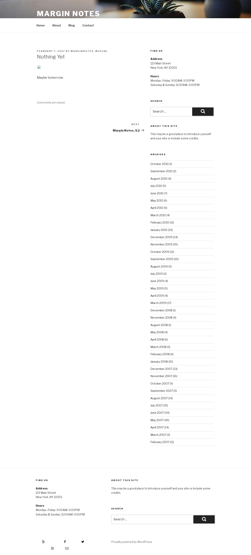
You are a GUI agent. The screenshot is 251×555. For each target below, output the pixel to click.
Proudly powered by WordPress (131, 541)
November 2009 (161, 244)
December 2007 (161, 368)
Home (40, 25)
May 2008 (157, 332)
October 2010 (159, 164)
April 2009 (157, 295)
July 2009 (156, 273)
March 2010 (158, 215)
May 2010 (156, 200)
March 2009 (158, 303)
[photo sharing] (39, 67)
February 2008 (160, 354)
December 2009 (161, 237)
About (56, 25)
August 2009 (159, 266)
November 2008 (161, 317)
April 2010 (156, 207)
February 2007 (159, 442)
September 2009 (161, 259)
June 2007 (157, 412)
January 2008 (159, 361)
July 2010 (156, 185)
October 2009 (159, 251)
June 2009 (157, 281)
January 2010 (158, 230)
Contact (88, 25)
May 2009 (157, 288)
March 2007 (158, 434)
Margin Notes (68, 13)
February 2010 (159, 222)
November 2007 (161, 376)
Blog (71, 25)
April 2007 (157, 427)
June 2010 (157, 193)
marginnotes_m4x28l (89, 51)
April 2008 (157, 339)
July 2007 (156, 405)
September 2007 (161, 390)
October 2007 (159, 383)
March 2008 (158, 347)
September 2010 (161, 171)
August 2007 (159, 398)
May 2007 (157, 420)
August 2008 (159, 325)
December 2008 (161, 310)
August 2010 (158, 178)
